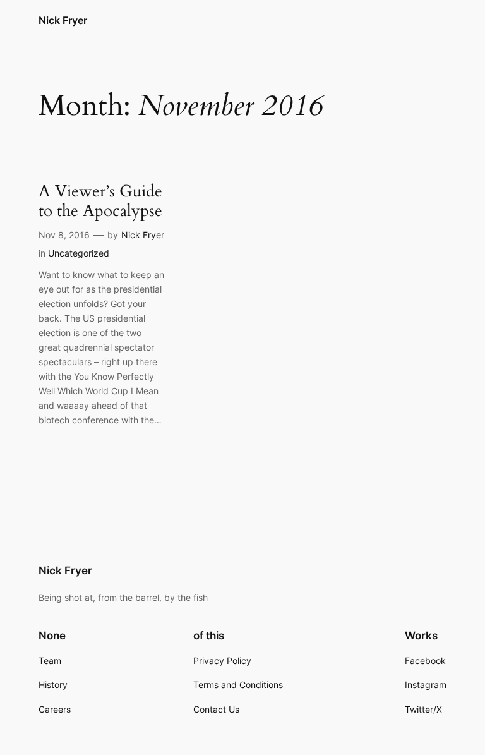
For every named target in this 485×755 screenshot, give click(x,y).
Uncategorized (78, 253)
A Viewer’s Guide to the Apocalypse (100, 201)
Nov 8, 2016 (64, 234)
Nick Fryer (63, 20)
